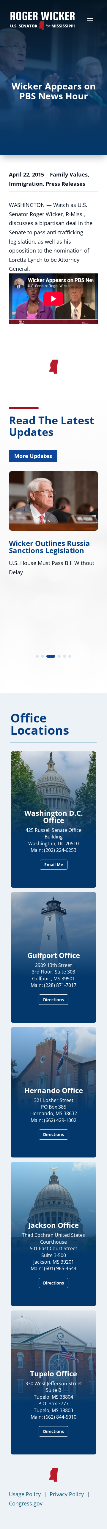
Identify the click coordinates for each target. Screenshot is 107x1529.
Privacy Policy (67, 1494)
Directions (53, 999)
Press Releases (65, 183)
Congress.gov (26, 1503)
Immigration (26, 183)
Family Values (69, 174)
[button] (37, 656)
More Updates (33, 455)
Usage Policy (25, 1494)
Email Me (53, 864)
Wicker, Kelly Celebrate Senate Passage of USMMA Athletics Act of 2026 (50, 553)
